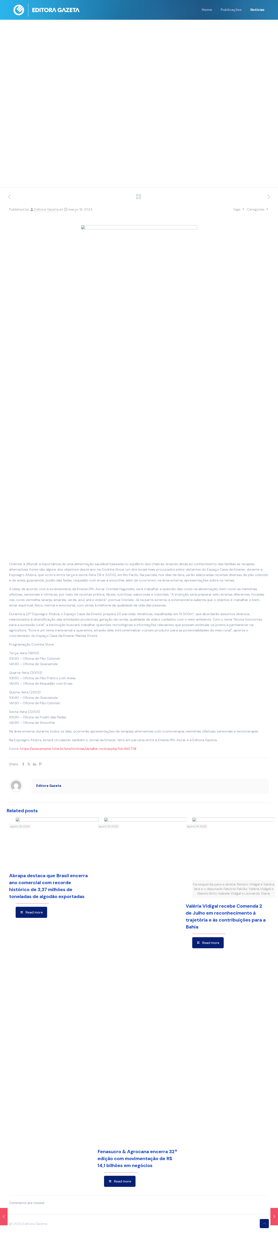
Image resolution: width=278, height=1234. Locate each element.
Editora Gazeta (46, 209)
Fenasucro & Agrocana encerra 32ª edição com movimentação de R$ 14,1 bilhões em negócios (137, 1158)
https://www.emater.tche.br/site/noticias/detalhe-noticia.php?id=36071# (78, 748)
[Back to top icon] (264, 1223)
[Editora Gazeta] (46, 10)
